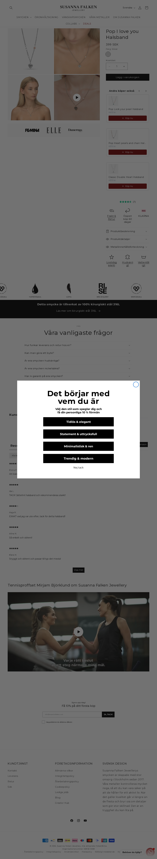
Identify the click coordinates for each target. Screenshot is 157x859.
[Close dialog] (136, 384)
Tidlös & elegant (78, 422)
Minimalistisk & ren (78, 446)
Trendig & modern (78, 458)
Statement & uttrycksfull (78, 434)
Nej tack (78, 467)
